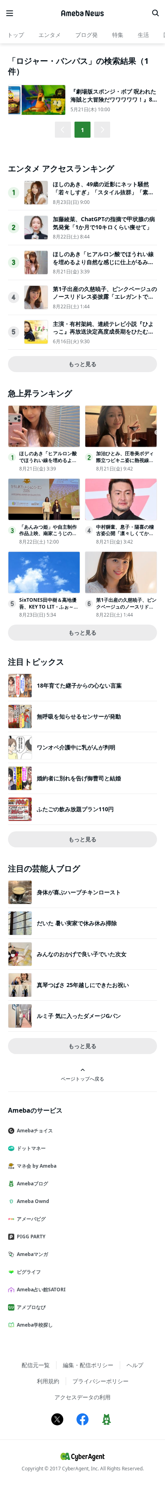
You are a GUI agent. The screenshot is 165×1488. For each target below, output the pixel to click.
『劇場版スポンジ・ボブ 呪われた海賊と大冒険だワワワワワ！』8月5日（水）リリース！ (113, 99)
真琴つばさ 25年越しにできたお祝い (83, 985)
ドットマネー (31, 1148)
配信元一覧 (36, 1365)
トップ (15, 35)
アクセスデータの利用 (82, 1397)
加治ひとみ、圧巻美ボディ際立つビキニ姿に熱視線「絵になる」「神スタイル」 (125, 463)
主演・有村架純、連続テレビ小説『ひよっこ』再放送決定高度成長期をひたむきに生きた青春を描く (103, 331)
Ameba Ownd (33, 1201)
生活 (143, 35)
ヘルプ (135, 1365)
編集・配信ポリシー (88, 1365)
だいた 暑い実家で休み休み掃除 (77, 923)
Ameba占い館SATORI (41, 1289)
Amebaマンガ (32, 1254)
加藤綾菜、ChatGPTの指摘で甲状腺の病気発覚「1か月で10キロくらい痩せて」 (104, 223)
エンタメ (49, 35)
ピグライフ (29, 1271)
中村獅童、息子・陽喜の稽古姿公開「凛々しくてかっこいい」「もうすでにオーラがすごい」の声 (125, 536)
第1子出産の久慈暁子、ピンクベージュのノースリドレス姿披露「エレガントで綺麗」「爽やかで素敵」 (105, 296)
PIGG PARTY (31, 1236)
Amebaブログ (32, 1183)
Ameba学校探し (35, 1324)
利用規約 (48, 1381)
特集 (117, 35)
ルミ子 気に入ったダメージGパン (79, 1016)
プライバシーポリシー (100, 1381)
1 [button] (82, 130)
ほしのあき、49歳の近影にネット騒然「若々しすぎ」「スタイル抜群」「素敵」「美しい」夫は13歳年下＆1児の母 (102, 192)
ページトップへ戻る (82, 1078)
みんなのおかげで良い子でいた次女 (82, 954)
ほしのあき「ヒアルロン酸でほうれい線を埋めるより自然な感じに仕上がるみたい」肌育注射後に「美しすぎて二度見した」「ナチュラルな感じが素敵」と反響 (103, 265)
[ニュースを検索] (155, 13)
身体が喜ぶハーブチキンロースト (79, 892)
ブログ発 (86, 35)
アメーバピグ (31, 1218)
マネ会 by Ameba (36, 1165)
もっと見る (82, 364)
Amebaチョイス (35, 1130)
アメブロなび (31, 1307)
